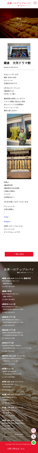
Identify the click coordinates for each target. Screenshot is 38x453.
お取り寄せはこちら (16, 449)
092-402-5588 (9, 429)
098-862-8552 (9, 403)
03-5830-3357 (9, 390)
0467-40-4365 (9, 286)
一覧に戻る (19, 254)
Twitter (6, 217)
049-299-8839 (9, 416)
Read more (19, 434)
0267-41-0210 (9, 364)
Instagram (7, 221)
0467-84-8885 (9, 299)
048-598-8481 (9, 351)
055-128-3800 (9, 377)
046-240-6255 (9, 312)
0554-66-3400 (9, 338)
